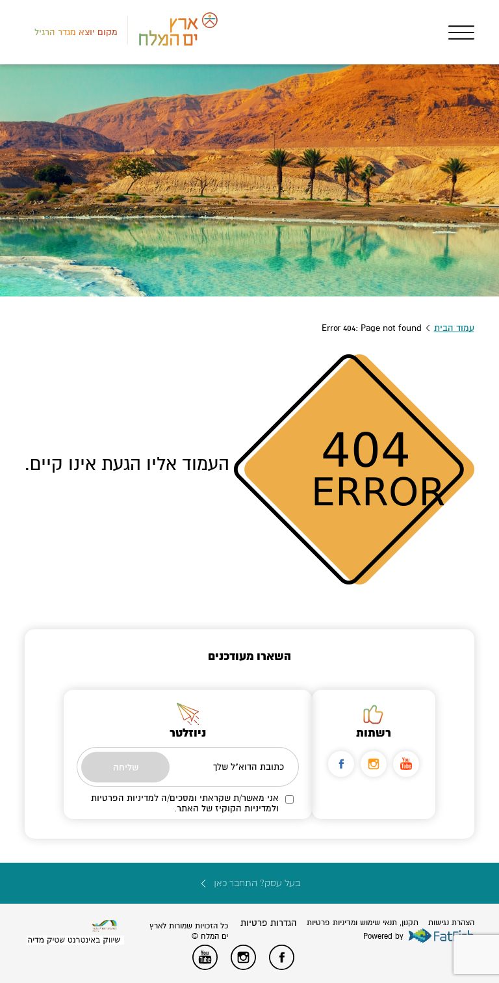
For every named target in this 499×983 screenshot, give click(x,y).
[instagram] (374, 764)
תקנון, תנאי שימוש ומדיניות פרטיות (362, 922)
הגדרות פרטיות (268, 922)
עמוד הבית (454, 328)
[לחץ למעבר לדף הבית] (104, 926)
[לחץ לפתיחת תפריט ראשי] (461, 33)
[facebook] (341, 764)
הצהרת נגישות (451, 922)
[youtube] (406, 764)
